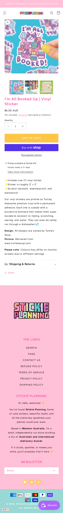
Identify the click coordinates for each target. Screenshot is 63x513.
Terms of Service (31, 372)
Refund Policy (31, 366)
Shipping (23, 115)
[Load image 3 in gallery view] (46, 87)
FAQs (31, 354)
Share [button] (11, 272)
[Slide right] (57, 88)
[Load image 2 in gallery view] (31, 87)
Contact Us (31, 360)
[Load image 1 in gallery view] (16, 87)
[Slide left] (5, 88)
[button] (4, 13)
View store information (20, 171)
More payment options (31, 155)
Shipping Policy (31, 384)
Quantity (9, 120)
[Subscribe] (53, 470)
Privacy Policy (31, 378)
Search (31, 347)
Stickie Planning (27, 504)
